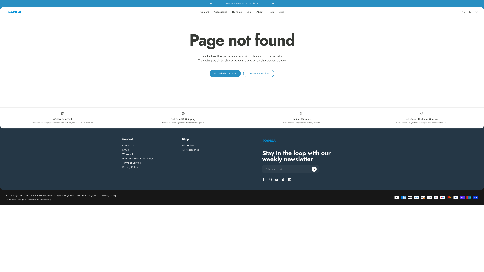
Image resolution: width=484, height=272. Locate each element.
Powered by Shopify (107, 195)
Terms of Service (131, 162)
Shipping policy (45, 199)
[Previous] (211, 3)
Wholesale (128, 154)
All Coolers (188, 145)
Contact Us (128, 145)
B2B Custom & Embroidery (137, 158)
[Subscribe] (314, 169)
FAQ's (125, 149)
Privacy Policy (130, 167)
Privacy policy (21, 199)
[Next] (273, 3)
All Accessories (190, 149)
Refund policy (11, 199)
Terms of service (33, 199)
